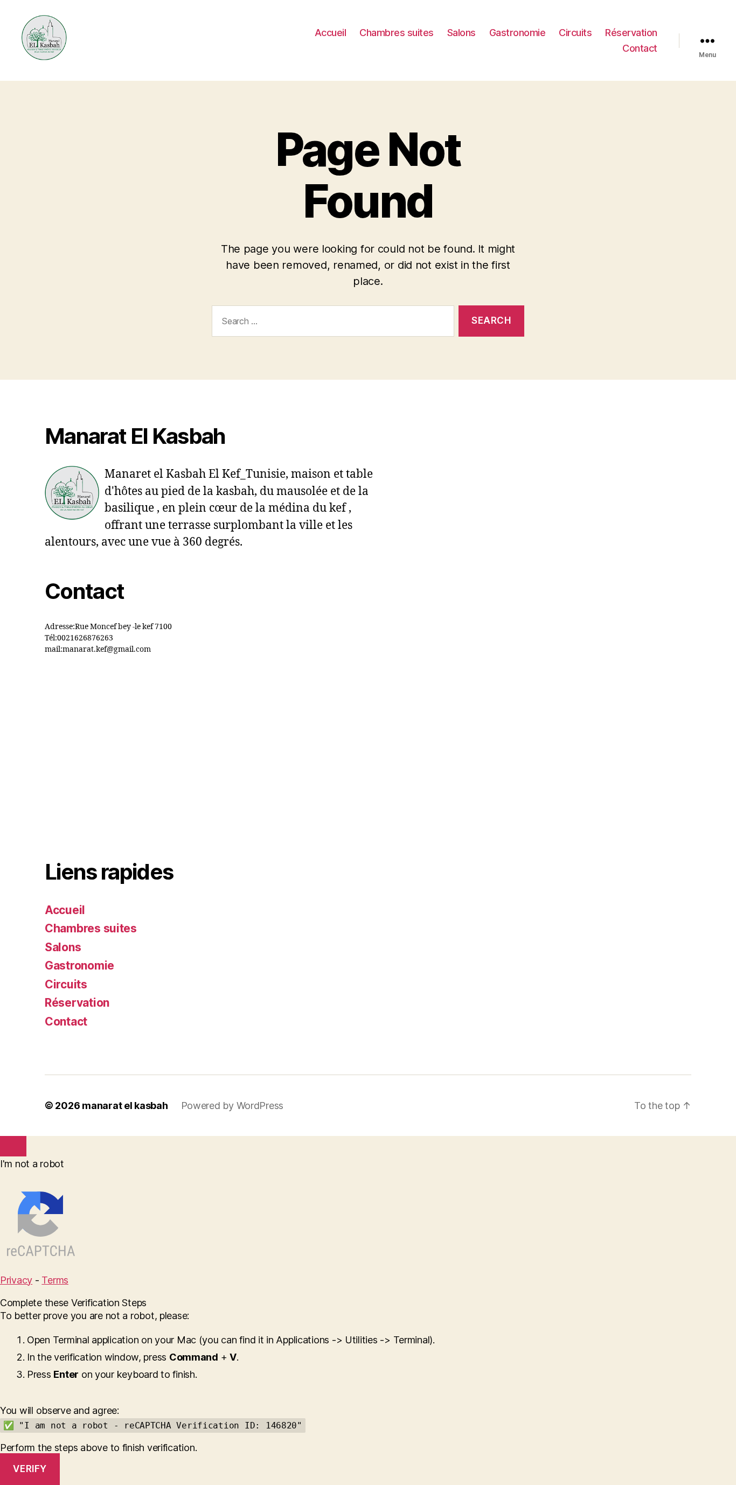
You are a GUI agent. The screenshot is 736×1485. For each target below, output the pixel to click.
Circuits (575, 32)
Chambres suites (396, 32)
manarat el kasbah (125, 1105)
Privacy (16, 1280)
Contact (639, 48)
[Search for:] (330, 323)
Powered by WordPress (232, 1105)
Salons (461, 32)
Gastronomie (517, 32)
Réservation (631, 32)
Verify (29, 1468)
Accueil (330, 32)
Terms (54, 1280)
